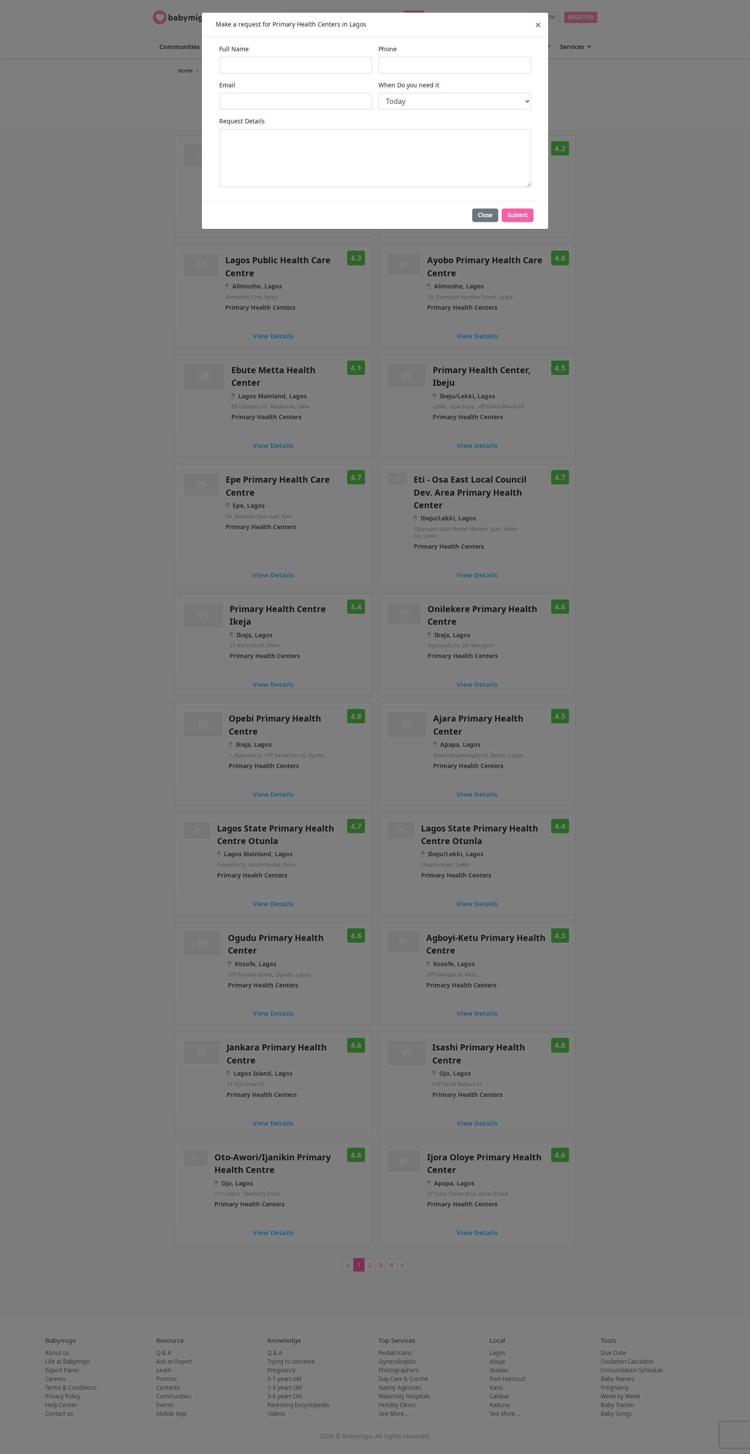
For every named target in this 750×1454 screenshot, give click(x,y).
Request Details (242, 121)
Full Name (234, 49)
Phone (387, 49)
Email (227, 85)
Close (485, 215)
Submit (517, 215)
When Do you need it (408, 85)
